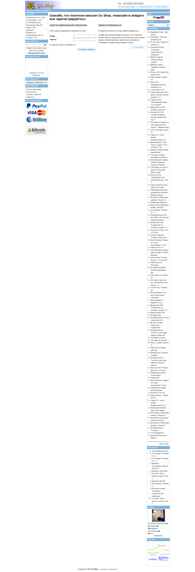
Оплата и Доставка (33, 89)
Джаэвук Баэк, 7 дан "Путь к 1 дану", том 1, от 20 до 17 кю (159, 144)
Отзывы (150, 507)
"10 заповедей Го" (157, 433)
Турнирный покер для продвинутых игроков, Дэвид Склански (159, 192)
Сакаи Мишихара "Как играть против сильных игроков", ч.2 (160, 94)
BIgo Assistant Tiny (158, 312)
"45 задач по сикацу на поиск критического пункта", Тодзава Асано (160, 124)
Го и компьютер (32, 22)
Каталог (38, 10)
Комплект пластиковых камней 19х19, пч (160, 466)
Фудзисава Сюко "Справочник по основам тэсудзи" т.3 (159, 224)
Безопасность (31, 92)
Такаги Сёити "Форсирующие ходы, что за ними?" (159, 102)
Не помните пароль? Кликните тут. (63, 45)
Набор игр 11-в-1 (157, 247)
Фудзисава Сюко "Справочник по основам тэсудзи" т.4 (159, 307)
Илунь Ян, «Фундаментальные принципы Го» (158, 84)
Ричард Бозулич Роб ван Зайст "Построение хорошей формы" (160, 217)
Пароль (47, 10)
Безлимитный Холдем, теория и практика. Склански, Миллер (159, 162)
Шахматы (30, 30)
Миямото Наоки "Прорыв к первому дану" (158, 67)
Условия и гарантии (33, 94)
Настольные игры (33, 25)
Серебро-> (30, 37)
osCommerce (113, 569)
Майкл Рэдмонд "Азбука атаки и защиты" (157, 59)
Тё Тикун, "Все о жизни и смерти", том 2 (160, 501)
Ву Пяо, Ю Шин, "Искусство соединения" (157, 325)
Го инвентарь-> (32, 20)
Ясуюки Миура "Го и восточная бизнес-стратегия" (158, 295)
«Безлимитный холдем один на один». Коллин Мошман (159, 252)
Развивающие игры (33, 35)
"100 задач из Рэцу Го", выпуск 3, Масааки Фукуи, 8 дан (159, 169)
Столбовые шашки (158, 338)
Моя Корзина (152, 28)
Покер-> (29, 27)
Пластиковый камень (160, 451)
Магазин (30, 10)
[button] (127, 7)
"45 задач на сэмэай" (159, 340)
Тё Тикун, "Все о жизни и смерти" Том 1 (160, 476)
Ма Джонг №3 (156, 315)
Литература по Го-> (33, 17)
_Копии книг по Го (157, 90)
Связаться (30, 97)
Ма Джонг (29, 32)
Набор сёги (155, 378)
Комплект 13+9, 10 (37, 73)
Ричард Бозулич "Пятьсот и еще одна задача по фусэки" (159, 332)
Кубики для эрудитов (159, 202)
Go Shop (94, 569)
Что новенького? (33, 56)
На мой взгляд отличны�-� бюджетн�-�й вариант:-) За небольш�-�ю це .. (158, 528)
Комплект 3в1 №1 (158, 481)
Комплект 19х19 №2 (159, 471)
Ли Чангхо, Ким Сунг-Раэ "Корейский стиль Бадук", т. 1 (159, 282)
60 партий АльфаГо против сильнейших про (158, 270)
